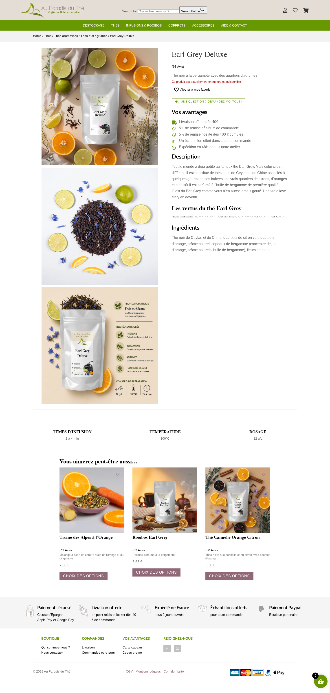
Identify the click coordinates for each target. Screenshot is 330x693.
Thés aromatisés (66, 36)
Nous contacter (52, 652)
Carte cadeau (132, 647)
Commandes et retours (98, 652)
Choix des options (83, 576)
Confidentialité (174, 671)
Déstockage (93, 25)
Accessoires (203, 25)
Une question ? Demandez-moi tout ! (211, 101)
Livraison (88, 647)
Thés (115, 25)
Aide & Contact (234, 25)
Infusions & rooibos (144, 25)
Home (37, 36)
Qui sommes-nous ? (55, 647)
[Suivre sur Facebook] (167, 648)
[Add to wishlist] (118, 474)
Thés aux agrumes (94, 36)
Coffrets (176, 25)
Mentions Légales (148, 671)
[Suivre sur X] (177, 648)
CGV (129, 671)
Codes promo (132, 652)
